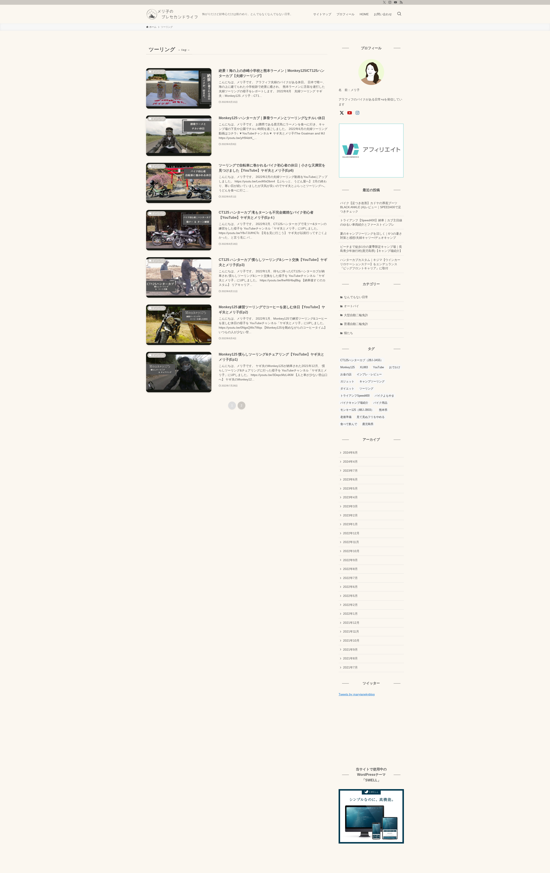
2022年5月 (350, 595)
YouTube (378, 367)
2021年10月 (351, 640)
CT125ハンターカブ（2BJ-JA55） (361, 360)
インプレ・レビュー (369, 374)
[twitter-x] (384, 2)
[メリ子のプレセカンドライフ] (172, 14)
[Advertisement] (371, 731)
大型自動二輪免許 (356, 315)
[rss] (401, 2)
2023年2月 (350, 515)
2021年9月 (350, 649)
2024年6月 (350, 452)
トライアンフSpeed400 (355, 395)
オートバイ (351, 306)
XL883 (364, 367)
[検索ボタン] (399, 14)
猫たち (348, 333)
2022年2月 (350, 605)
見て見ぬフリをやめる (371, 417)
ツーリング (366, 388)
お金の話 (345, 374)
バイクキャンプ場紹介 (354, 402)
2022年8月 (350, 569)
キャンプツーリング (372, 381)
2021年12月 (351, 622)
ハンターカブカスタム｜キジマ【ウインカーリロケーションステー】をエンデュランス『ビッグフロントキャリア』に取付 (370, 264)
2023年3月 (350, 506)
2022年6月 (350, 586)
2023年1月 (350, 524)
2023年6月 (350, 479)
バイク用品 (380, 402)
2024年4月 (350, 461)
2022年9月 (350, 560)
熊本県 (383, 409)
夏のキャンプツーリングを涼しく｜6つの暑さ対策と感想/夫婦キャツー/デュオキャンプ (371, 236)
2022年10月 (351, 551)
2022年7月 (350, 578)
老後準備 (345, 417)
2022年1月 (350, 613)
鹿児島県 (367, 424)
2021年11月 (351, 631)
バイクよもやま (384, 395)
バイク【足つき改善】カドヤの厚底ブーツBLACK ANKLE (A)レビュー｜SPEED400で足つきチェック (370, 207)
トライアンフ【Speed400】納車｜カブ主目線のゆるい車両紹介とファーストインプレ (371, 222)
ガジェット (347, 381)
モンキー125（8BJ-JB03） (357, 409)
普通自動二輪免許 (356, 324)
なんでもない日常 (356, 297)
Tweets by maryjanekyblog (357, 694)
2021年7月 (350, 667)
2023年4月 (350, 497)
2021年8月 (350, 658)
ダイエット (347, 388)
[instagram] (390, 2)
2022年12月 (351, 533)
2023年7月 (350, 470)
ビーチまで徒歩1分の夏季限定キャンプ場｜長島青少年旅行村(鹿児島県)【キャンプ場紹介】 (371, 249)
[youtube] (395, 2)
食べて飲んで (348, 424)
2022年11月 (351, 542)
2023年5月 (350, 488)
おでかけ (394, 367)
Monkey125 (347, 367)
